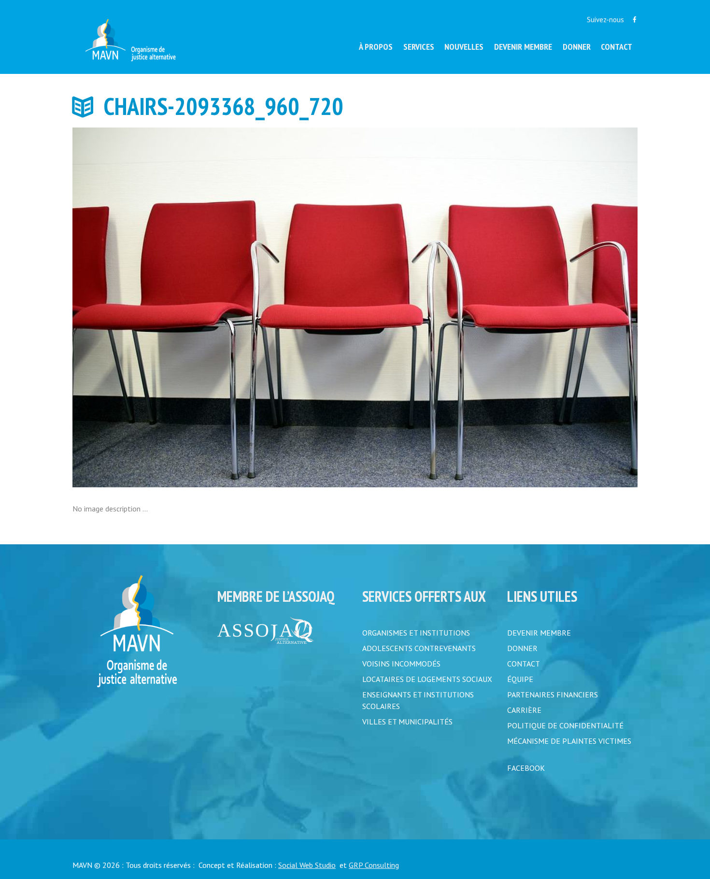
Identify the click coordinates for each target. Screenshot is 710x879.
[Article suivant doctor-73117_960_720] (496, 307)
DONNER (522, 648)
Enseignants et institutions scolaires (418, 700)
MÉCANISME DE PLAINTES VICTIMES (569, 741)
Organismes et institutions (416, 633)
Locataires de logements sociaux (427, 679)
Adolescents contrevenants (419, 648)
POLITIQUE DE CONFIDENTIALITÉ (565, 725)
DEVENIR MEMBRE (539, 633)
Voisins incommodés (401, 663)
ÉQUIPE (520, 679)
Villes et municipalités (407, 721)
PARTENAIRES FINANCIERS (552, 694)
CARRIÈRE (524, 710)
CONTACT (523, 663)
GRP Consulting (374, 865)
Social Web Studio (307, 865)
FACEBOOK (526, 768)
